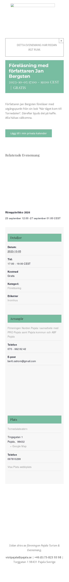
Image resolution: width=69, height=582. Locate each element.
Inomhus (13, 300)
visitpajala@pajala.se (19, 557)
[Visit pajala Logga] (33, 5)
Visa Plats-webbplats (20, 467)
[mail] (37, 568)
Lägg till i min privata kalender (28, 133)
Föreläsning (14, 288)
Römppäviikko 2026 (17, 212)
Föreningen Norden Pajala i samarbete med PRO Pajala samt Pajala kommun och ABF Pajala (33, 332)
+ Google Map (18, 446)
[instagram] (32, 568)
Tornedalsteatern (17, 429)
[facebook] (26, 568)
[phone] (43, 568)
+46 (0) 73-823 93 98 (47, 557)
